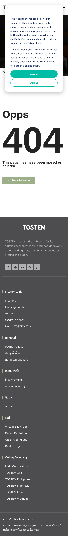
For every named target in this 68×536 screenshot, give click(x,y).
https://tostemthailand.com (17, 519)
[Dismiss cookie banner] (56, 12)
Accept (34, 73)
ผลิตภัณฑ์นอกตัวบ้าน (17, 359)
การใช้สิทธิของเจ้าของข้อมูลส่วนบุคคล (20, 529)
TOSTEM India (14, 492)
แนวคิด (9, 313)
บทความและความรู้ (15, 386)
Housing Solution (16, 307)
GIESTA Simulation (17, 439)
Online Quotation (16, 433)
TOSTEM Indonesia (17, 485)
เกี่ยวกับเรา (11, 300)
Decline (34, 82)
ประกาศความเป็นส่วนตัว (51, 525)
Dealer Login (13, 446)
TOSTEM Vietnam (16, 498)
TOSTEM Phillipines (17, 479)
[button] (18, 180)
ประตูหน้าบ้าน (12, 353)
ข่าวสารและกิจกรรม (15, 320)
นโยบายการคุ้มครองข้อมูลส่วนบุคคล (19, 525)
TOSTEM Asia (14, 472)
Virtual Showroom (17, 426)
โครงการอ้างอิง (13, 379)
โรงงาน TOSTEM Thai (18, 326)
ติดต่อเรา (10, 406)
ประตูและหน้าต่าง (14, 346)
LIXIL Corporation (16, 466)
